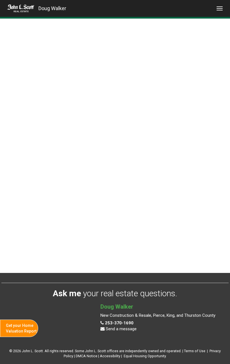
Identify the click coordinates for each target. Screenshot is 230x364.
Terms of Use (194, 351)
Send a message (121, 328)
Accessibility (110, 356)
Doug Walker (52, 8)
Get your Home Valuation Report (21, 328)
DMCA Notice (86, 356)
